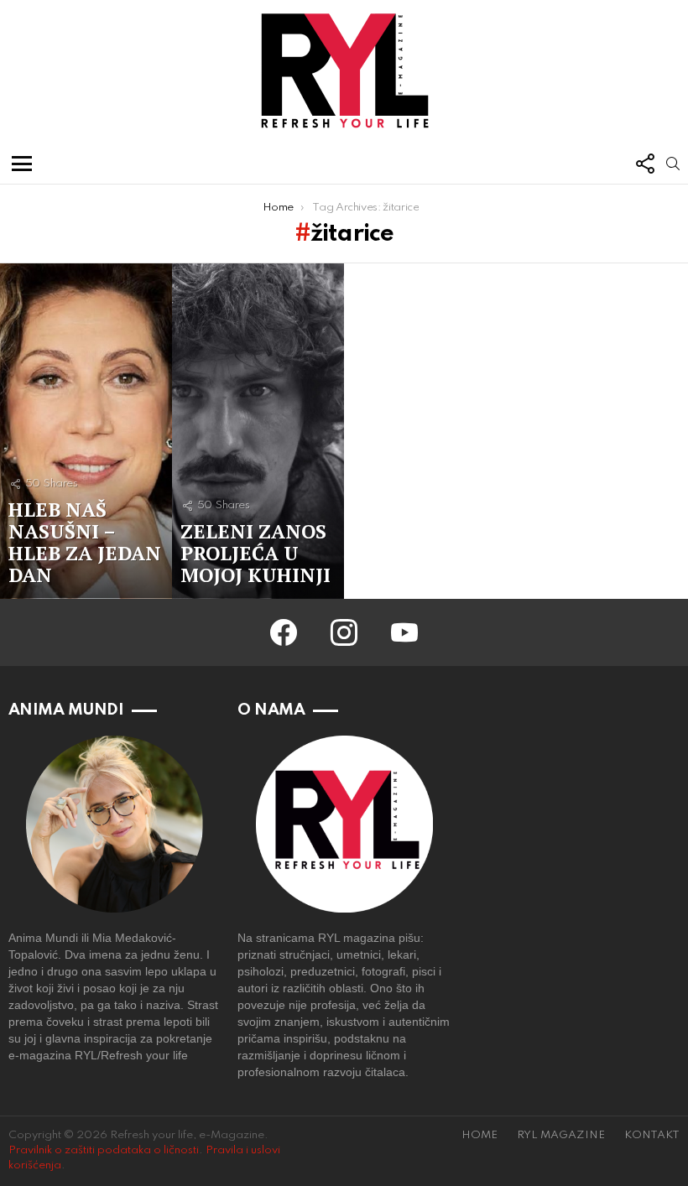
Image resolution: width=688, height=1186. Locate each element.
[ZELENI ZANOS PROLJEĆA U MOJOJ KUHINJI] (258, 431)
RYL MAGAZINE (561, 1135)
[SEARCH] (673, 163)
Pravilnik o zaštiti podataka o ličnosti (103, 1150)
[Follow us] (644, 164)
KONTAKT (652, 1135)
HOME (479, 1135)
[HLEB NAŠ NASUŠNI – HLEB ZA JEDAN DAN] (86, 431)
